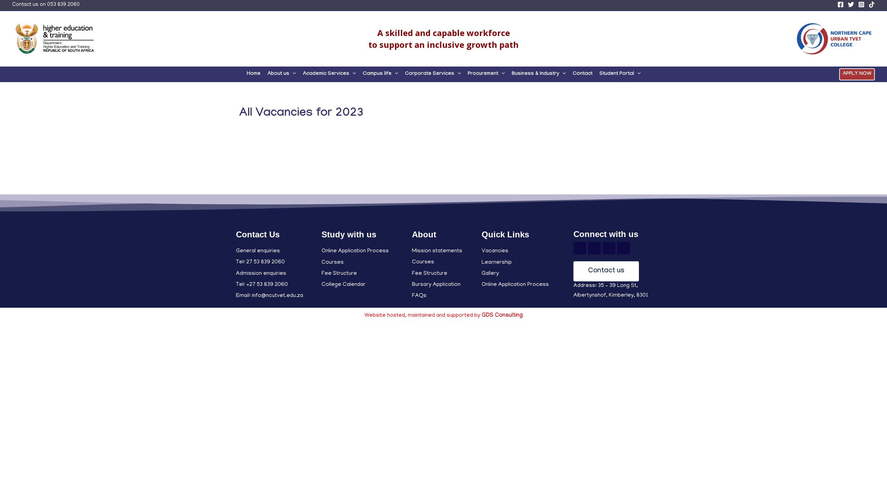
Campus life (377, 74)
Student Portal (616, 74)
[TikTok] (872, 4)
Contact (582, 74)
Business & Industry (535, 74)
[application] (292, 74)
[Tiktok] (623, 248)
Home (254, 74)
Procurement (483, 74)
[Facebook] (840, 4)
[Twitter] (851, 4)
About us (278, 74)
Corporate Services (429, 74)
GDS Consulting (502, 316)
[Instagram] (861, 4)
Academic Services (326, 74)
